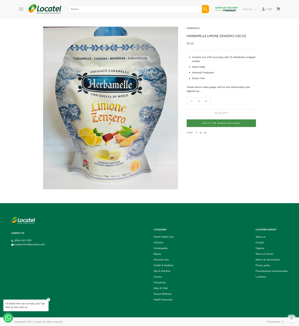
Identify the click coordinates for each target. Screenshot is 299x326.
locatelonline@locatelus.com (29, 244)
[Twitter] (201, 133)
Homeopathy (161, 248)
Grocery (158, 276)
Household (160, 282)
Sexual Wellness (163, 294)
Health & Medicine (163, 265)
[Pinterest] (205, 133)
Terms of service (264, 254)
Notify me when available (221, 123)
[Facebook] (196, 133)
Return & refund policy (268, 259)
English (248, 9)
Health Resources (163, 299)
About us (261, 236)
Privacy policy (263, 265)
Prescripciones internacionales (272, 271)
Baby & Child (161, 288)
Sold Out (221, 113)
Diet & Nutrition (162, 271)
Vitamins (158, 242)
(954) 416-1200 (22, 240)
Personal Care (161, 259)
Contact (260, 242)
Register (260, 248)
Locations (261, 276)
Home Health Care (164, 236)
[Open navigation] (21, 9)
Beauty (157, 254)
